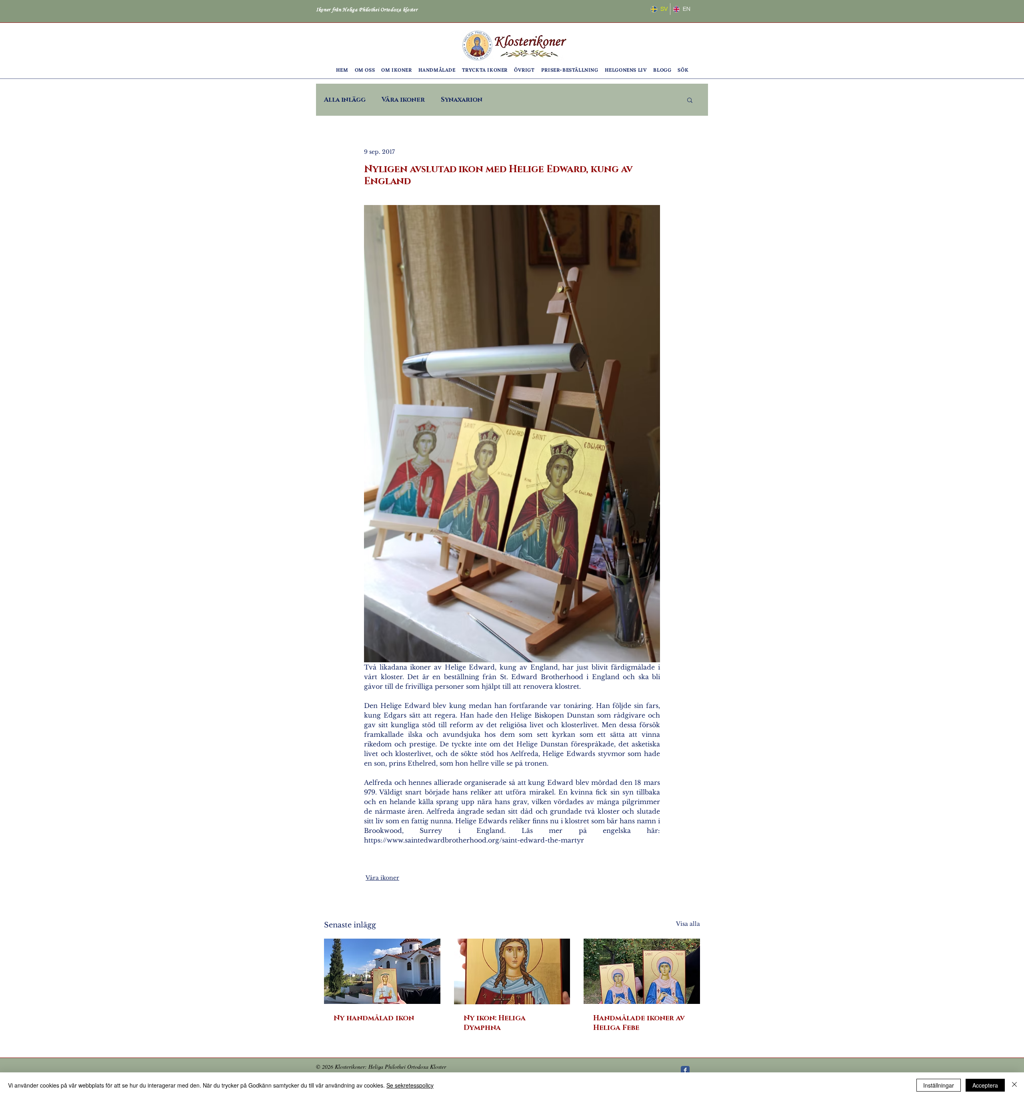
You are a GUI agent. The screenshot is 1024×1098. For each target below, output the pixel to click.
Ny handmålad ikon (374, 1018)
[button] (365, 69)
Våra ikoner (403, 100)
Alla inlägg (345, 100)
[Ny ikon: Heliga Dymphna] (512, 971)
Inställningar (938, 1085)
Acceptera (985, 1085)
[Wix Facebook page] (685, 1070)
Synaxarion (461, 100)
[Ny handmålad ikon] (382, 971)
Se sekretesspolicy (410, 1085)
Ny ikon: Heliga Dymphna (495, 1023)
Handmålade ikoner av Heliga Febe (638, 1023)
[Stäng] (1014, 1085)
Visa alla (688, 923)
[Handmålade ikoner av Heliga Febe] (642, 971)
